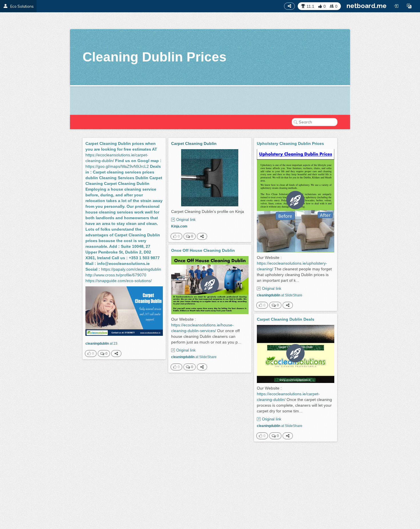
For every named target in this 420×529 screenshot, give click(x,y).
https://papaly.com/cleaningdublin (131, 269)
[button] (409, 6)
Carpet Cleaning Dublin (194, 143)
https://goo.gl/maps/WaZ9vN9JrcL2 (117, 166)
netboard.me (367, 5)
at (101, 344)
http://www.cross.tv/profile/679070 (115, 275)
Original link (186, 219)
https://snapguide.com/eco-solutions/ (118, 280)
